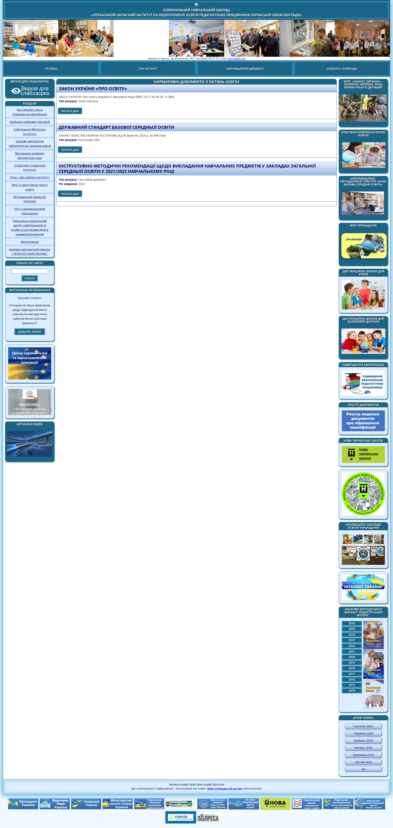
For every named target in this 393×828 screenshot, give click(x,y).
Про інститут (148, 68)
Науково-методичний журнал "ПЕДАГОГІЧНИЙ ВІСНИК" (29, 251)
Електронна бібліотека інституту (30, 131)
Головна (51, 68)
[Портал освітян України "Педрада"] (180, 822)
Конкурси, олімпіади (342, 68)
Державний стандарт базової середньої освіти (116, 127)
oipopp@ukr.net (236, 58)
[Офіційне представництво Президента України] (23, 808)
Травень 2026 (363, 740)
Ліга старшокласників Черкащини (29, 211)
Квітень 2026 (363, 748)
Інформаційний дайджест (245, 68)
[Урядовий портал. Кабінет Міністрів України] (86, 808)
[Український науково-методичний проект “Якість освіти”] (370, 808)
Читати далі (71, 111)
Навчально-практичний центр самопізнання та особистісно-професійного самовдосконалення (29, 227)
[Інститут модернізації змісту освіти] (243, 808)
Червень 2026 (363, 733)
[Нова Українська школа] (275, 808)
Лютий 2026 (363, 762)
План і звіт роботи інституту (30, 177)
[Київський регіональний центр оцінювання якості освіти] (338, 808)
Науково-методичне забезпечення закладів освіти (30, 143)
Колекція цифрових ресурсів (30, 122)
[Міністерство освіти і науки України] (117, 808)
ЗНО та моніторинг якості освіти (30, 187)
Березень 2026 (363, 755)
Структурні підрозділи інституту (29, 167)
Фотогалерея (30, 242)
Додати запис (30, 332)
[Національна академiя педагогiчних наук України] (212, 808)
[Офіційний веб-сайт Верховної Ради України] (54, 808)
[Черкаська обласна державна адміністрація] (149, 808)
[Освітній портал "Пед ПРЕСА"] (212, 821)
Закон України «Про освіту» (93, 88)
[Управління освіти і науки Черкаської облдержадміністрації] (180, 806)
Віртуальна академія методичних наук (29, 155)
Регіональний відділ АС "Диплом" (29, 199)
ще (363, 769)
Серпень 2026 (363, 726)
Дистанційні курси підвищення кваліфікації (29, 112)
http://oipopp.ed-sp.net (224, 788)
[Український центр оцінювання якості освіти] (306, 808)
